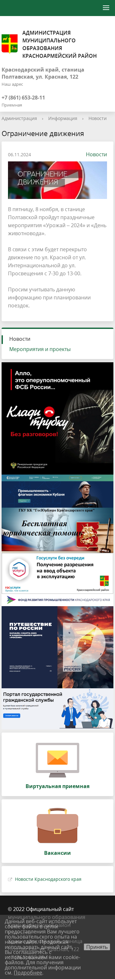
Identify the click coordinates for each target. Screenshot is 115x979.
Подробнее (28, 972)
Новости (97, 118)
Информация (62, 118)
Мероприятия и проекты (40, 349)
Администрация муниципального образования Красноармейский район (59, 44)
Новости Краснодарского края (48, 879)
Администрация (19, 118)
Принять (97, 946)
